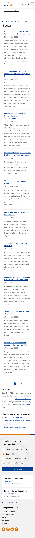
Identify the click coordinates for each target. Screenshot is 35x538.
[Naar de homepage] (7, 4)
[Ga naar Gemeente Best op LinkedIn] (16, 529)
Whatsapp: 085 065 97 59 (16, 458)
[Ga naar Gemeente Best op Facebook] (3, 529)
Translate (23, 21)
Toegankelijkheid (8, 515)
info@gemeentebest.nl (14, 463)
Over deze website (9, 512)
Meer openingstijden (9, 502)
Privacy (4, 517)
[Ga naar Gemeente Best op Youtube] (12, 529)
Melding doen (17, 469)
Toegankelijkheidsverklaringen (15, 427)
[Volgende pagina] (21, 383)
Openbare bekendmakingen (14, 417)
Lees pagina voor (10, 21)
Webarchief (6, 523)
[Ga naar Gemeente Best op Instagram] (8, 529)
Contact (22, 4)
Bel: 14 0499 (11, 454)
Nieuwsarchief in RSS (23, 399)
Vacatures (5, 520)
